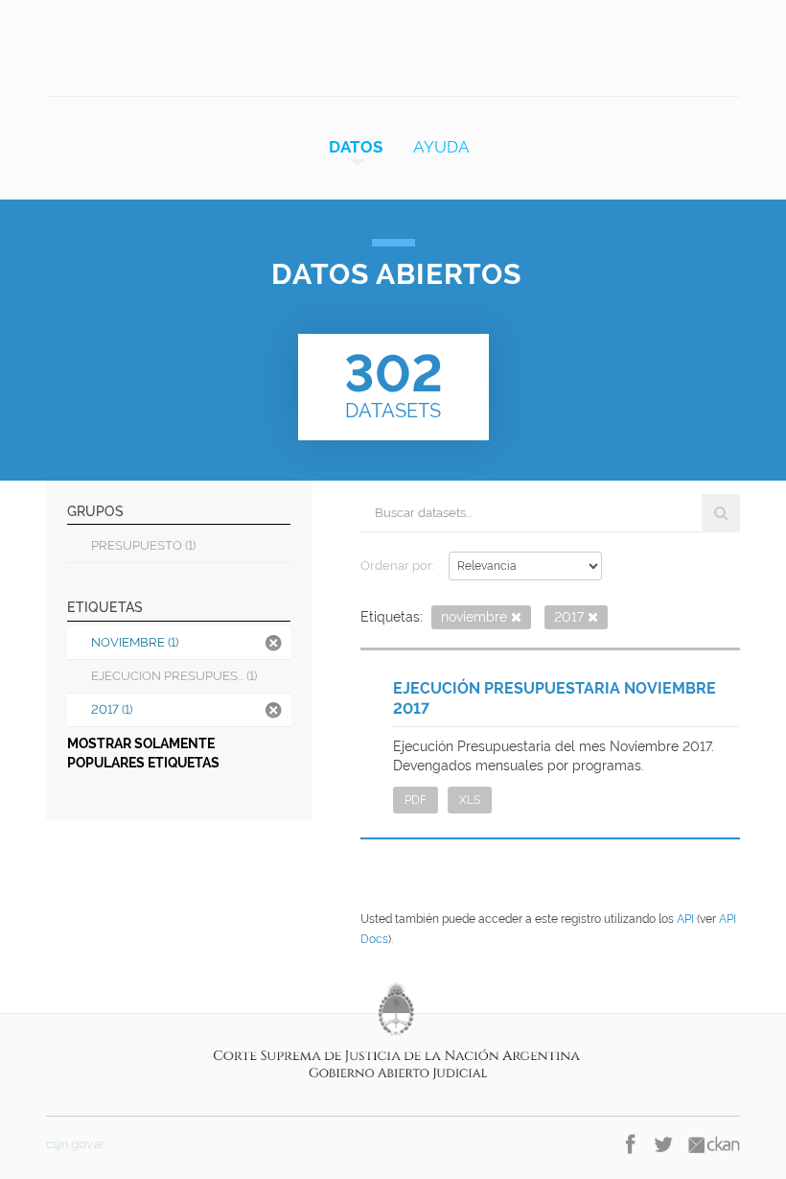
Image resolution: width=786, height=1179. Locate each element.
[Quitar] (516, 618)
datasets (393, 382)
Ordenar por (396, 565)
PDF (416, 800)
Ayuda (441, 146)
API (685, 919)
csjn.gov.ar (75, 1144)
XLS (469, 800)
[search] (721, 513)
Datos (355, 146)
